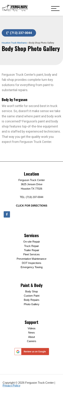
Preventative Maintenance (31, 258)
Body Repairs (31, 299)
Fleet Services (31, 254)
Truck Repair (31, 245)
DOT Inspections (31, 262)
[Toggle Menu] (55, 8)
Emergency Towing (32, 267)
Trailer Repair (31, 250)
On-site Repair (31, 241)
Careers (31, 341)
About (31, 336)
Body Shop (31, 291)
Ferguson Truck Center (15, 8)
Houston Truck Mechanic (14, 42)
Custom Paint (31, 295)
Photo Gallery (31, 304)
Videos (32, 328)
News (31, 332)
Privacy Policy (11, 385)
